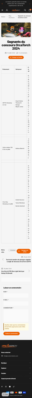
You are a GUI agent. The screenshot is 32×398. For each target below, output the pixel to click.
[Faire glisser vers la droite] (30, 3)
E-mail (6, 300)
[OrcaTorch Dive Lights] (9, 348)
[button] (2, 10)
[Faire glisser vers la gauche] (2, 3)
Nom (5, 291)
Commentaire (8, 308)
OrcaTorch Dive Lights (17, 395)
